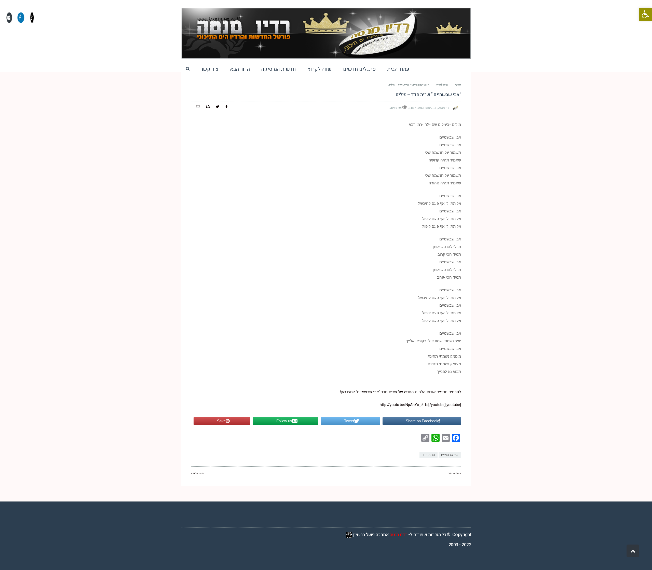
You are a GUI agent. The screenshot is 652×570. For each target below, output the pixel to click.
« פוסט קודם (454, 473)
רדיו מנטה (399, 534)
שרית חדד (428, 455)
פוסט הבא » (197, 473)
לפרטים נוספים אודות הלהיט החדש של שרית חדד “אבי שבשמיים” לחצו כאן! (400, 392)
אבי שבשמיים (449, 455)
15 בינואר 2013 (427, 108)
